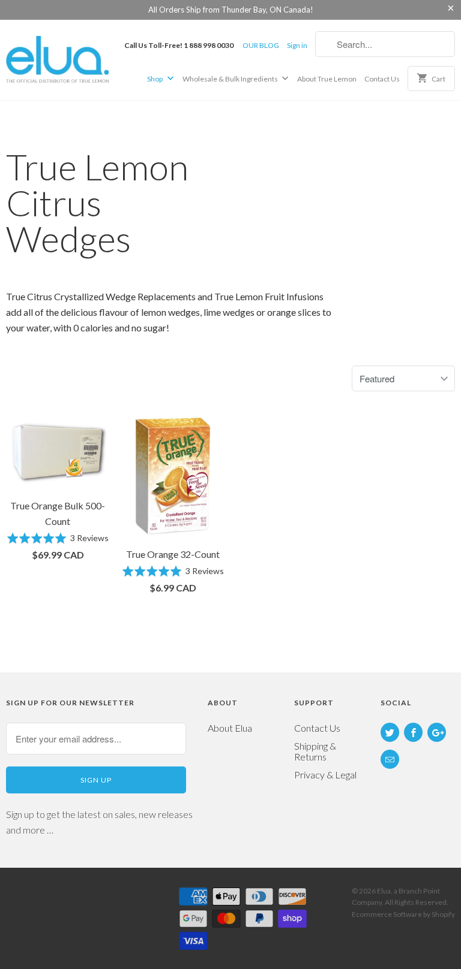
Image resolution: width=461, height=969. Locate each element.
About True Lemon (327, 78)
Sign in (297, 45)
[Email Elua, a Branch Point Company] (390, 759)
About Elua (230, 727)
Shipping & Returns (315, 751)
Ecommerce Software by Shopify (403, 914)
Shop (155, 78)
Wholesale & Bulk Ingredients (230, 78)
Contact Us (382, 78)
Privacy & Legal (325, 774)
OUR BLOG (261, 45)
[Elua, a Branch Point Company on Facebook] (413, 732)
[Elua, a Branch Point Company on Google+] (436, 732)
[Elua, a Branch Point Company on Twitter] (390, 732)
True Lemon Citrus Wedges (97, 202)
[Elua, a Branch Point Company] (57, 58)
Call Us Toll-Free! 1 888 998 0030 (179, 45)
